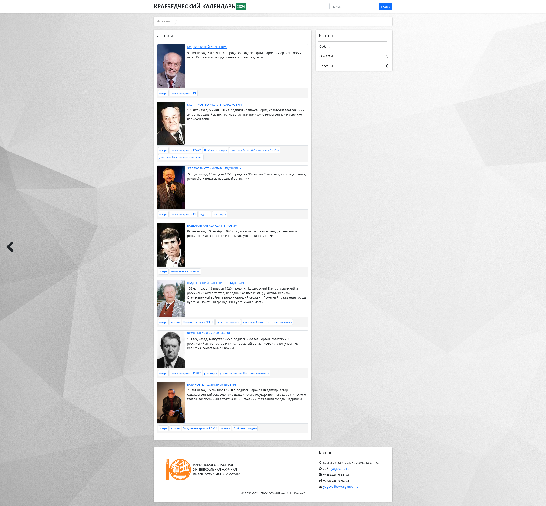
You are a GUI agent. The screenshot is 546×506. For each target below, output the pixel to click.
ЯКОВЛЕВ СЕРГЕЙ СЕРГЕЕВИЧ (208, 333)
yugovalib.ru (340, 469)
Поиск (385, 6)
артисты (175, 322)
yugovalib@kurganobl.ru (341, 486)
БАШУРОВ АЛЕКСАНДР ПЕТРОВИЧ (212, 225)
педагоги (205, 214)
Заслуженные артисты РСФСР (200, 428)
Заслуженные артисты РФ (185, 271)
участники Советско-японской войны (181, 157)
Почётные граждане (215, 150)
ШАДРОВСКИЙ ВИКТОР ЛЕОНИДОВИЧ (215, 283)
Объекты (326, 56)
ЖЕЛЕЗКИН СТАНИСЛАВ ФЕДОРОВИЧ (214, 168)
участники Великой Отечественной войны (254, 150)
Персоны (326, 66)
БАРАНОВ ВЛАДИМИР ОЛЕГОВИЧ (211, 384)
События (325, 46)
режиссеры (219, 214)
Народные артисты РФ (184, 93)
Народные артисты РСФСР (186, 150)
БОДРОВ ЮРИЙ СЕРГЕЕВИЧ (207, 47)
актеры (163, 93)
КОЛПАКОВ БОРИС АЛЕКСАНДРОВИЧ (214, 104)
